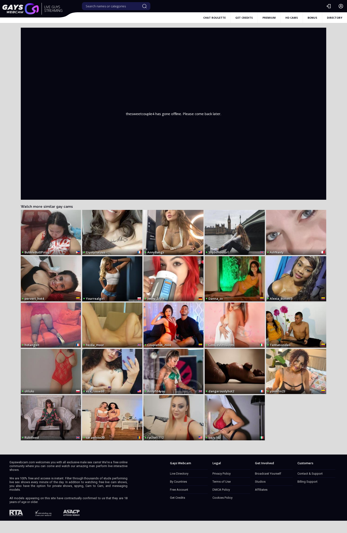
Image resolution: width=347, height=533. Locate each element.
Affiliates (261, 489)
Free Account (179, 489)
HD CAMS (291, 17)
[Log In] (328, 6)
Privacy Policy (221, 473)
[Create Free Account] (341, 6)
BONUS (312, 17)
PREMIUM (269, 17)
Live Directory (179, 473)
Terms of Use (221, 481)
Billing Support (307, 481)
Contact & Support (310, 473)
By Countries (178, 481)
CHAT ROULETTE (214, 17)
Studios (260, 481)
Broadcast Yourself (268, 473)
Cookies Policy (222, 497)
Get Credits (177, 497)
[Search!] (144, 6)
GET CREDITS (244, 17)
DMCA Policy (221, 489)
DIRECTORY (334, 17)
